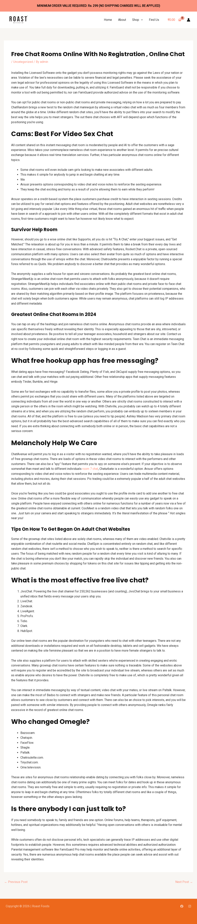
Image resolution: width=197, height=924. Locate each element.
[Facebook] (181, 906)
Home (108, 20)
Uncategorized (23, 62)
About (122, 20)
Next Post (184, 882)
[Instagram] (189, 906)
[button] (141, 20)
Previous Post (16, 882)
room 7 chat (90, 469)
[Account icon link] (188, 20)
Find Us (154, 20)
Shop (135, 20)
